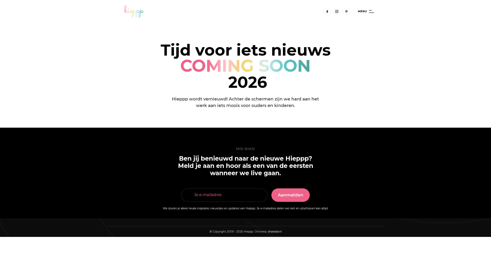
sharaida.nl (275, 231)
